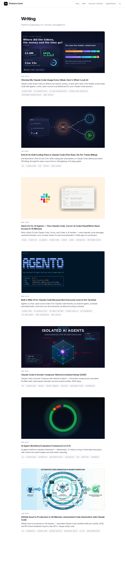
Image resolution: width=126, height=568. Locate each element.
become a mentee (96, 4)
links (84, 4)
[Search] (120, 3)
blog (77, 4)
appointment (111, 4)
